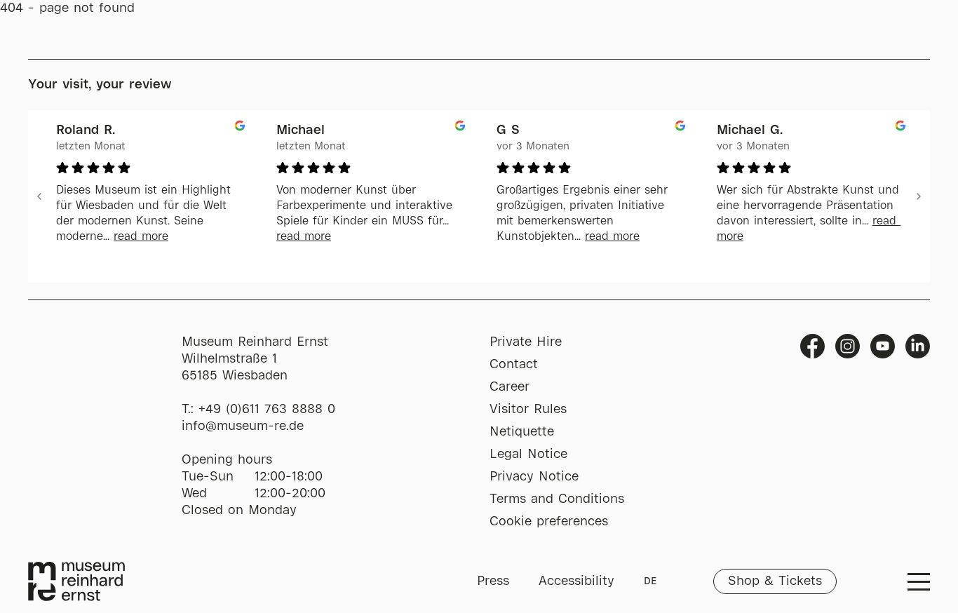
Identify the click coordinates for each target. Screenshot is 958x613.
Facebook (812, 346)
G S (508, 130)
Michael (300, 130)
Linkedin (917, 346)
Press (493, 581)
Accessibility (576, 581)
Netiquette (522, 432)
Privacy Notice (534, 477)
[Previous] (39, 196)
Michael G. (750, 130)
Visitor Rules (528, 409)
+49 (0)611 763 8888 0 (266, 409)
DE (650, 581)
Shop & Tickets (775, 581)
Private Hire (526, 342)
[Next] (919, 196)
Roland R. (85, 130)
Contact (514, 364)
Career (509, 387)
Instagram (847, 346)
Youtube (882, 346)
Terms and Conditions (557, 499)
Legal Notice (528, 454)
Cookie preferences (549, 521)
